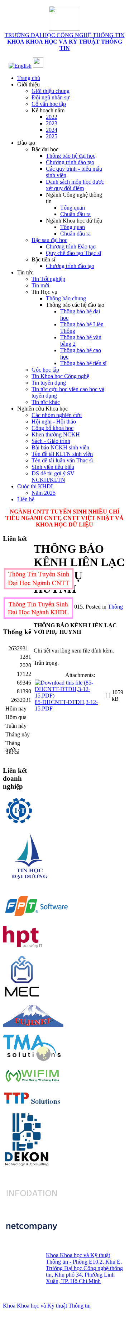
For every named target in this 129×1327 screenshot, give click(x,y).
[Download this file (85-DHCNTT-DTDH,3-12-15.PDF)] (69, 695)
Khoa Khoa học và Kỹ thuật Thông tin (47, 1306)
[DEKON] (26, 1139)
